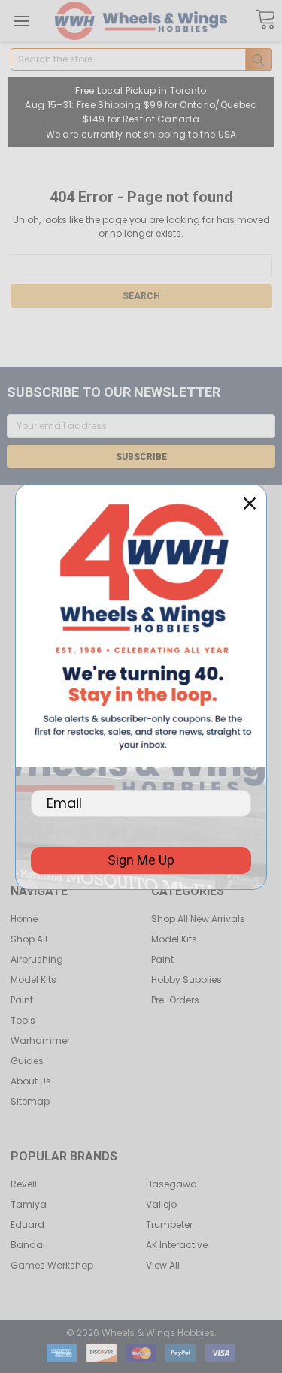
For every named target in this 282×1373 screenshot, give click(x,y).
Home (24, 918)
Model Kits (33, 979)
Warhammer (40, 1040)
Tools (23, 1020)
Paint (22, 999)
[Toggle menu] (20, 20)
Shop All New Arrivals (198, 918)
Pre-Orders (175, 999)
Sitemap (30, 1101)
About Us (31, 1081)
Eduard (27, 1224)
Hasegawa (171, 1184)
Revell (24, 1184)
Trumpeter (169, 1224)
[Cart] (265, 20)
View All (163, 1265)
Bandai (28, 1244)
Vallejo (161, 1204)
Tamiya (29, 1204)
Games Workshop (52, 1265)
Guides (27, 1060)
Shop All (29, 939)
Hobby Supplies (186, 979)
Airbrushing (37, 959)
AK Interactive (177, 1244)
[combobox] (141, 59)
